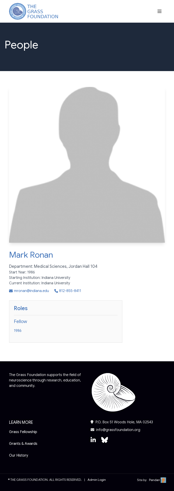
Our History (18, 455)
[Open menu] (160, 11)
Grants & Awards (23, 443)
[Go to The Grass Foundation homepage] (33, 11)
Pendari (155, 480)
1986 (18, 330)
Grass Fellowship (23, 432)
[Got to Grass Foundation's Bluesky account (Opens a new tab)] (104, 442)
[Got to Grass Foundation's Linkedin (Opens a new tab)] (93, 442)
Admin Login (96, 480)
